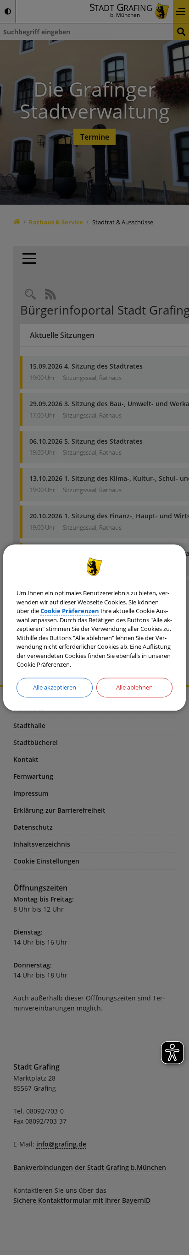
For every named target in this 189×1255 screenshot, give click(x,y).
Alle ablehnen (134, 687)
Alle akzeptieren (54, 687)
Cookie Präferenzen (69, 611)
